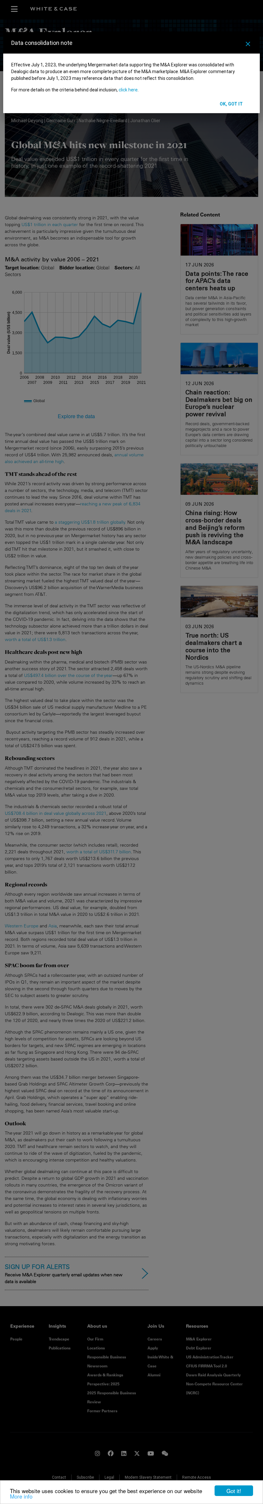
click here (128, 90)
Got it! (233, 1491)
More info (21, 1496)
